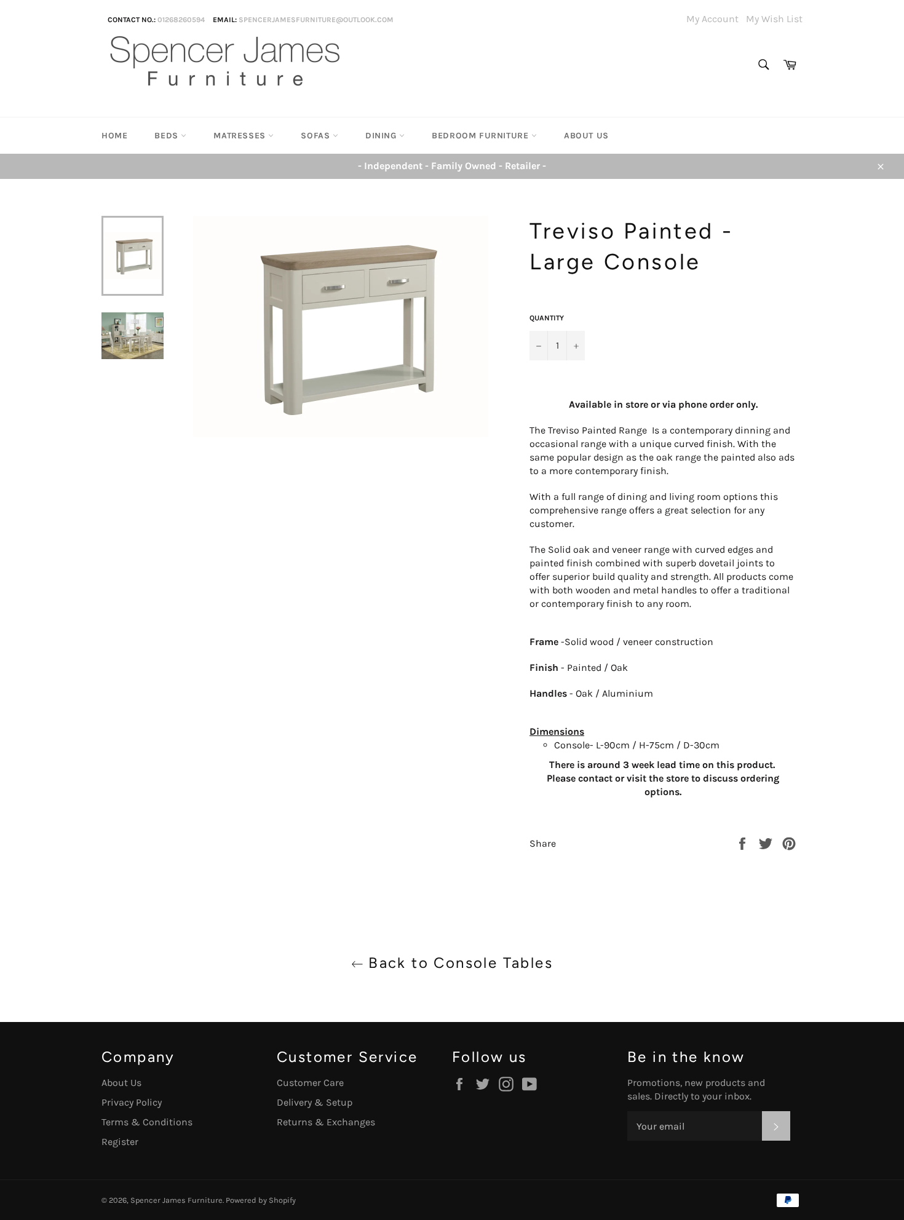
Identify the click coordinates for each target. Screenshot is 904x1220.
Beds (167, 135)
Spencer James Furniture (176, 1200)
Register (119, 1141)
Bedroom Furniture (481, 135)
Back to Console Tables (458, 963)
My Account (712, 19)
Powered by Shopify (261, 1200)
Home (114, 135)
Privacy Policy (131, 1102)
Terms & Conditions (146, 1122)
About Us (586, 135)
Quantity (546, 318)
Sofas (317, 135)
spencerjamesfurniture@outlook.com (316, 19)
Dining (382, 135)
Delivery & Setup (314, 1102)
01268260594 (181, 19)
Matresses (240, 135)
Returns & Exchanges (326, 1122)
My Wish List (774, 19)
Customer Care (310, 1082)
